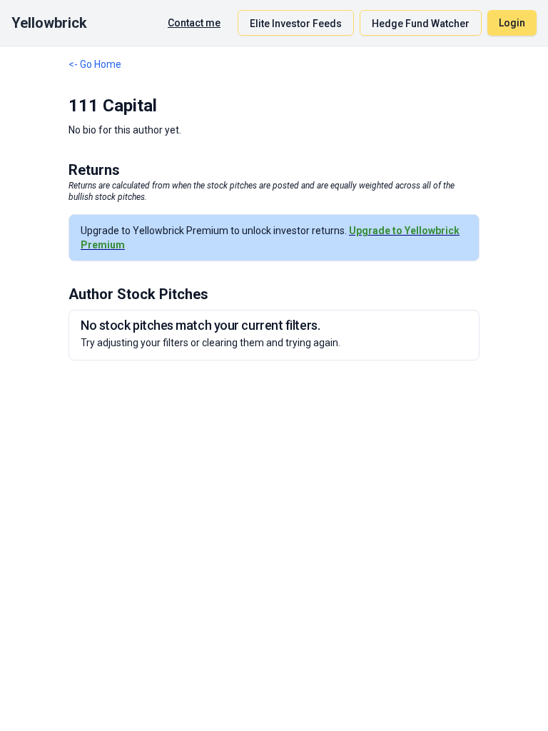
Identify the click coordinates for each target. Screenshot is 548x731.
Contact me (194, 23)
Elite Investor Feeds (296, 23)
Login (512, 23)
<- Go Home (94, 64)
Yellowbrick (49, 22)
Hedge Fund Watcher (421, 23)
